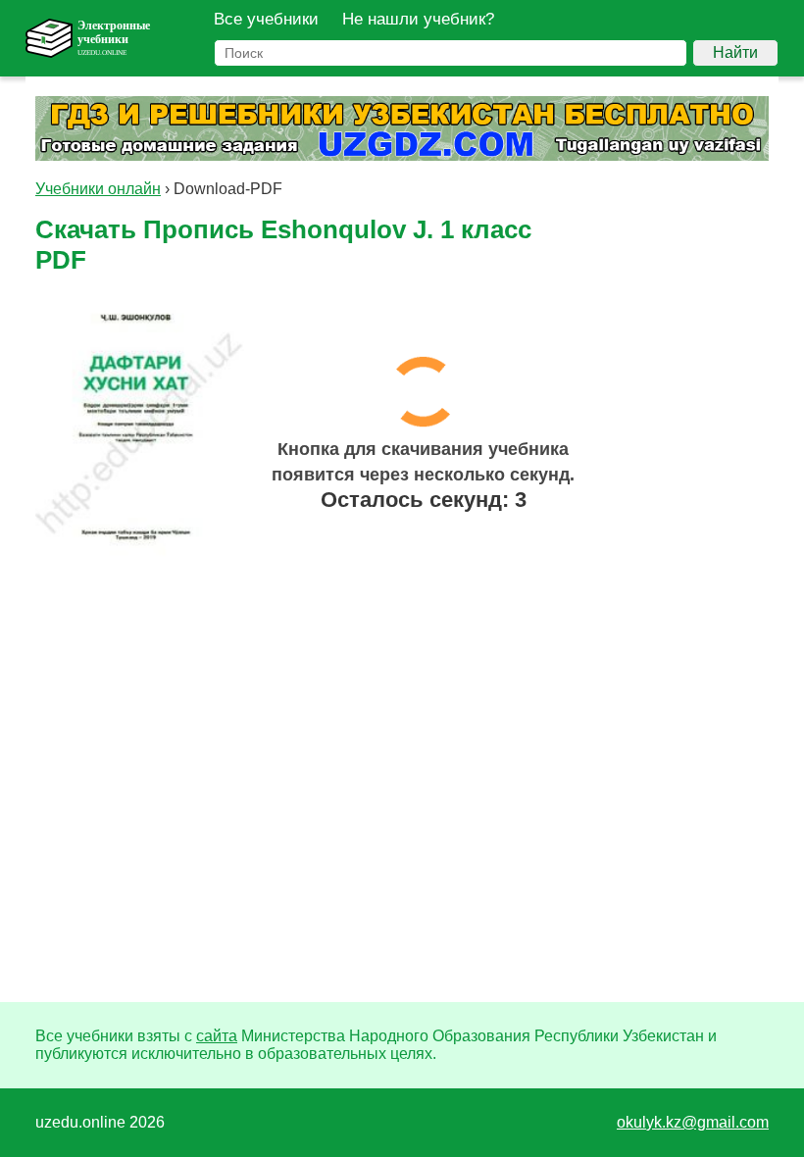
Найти (735, 52)
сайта (216, 1036)
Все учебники (266, 19)
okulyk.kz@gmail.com (693, 1122)
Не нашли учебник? (418, 19)
